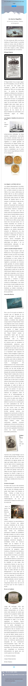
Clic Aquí (14, 6)
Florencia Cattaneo (13, 21)
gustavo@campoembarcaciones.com (16, 674)
